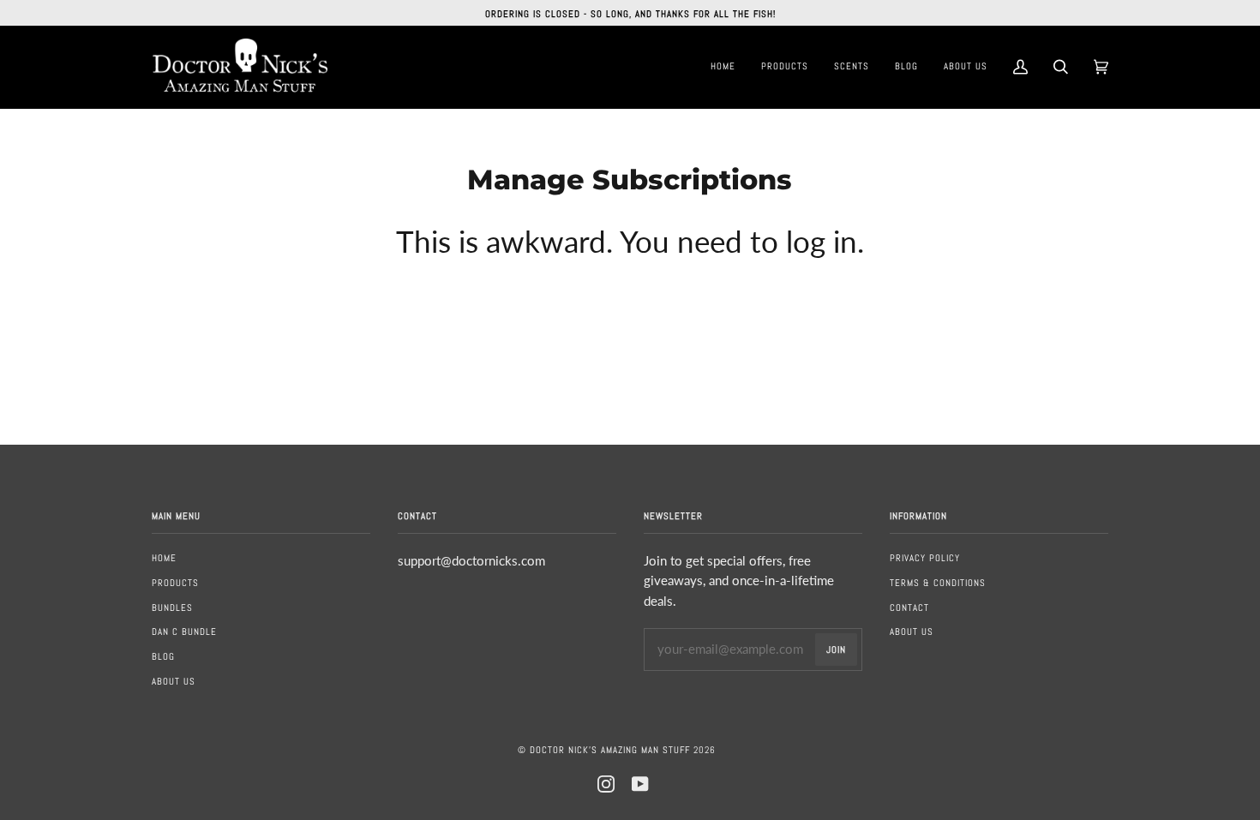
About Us (173, 681)
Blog (163, 656)
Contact (909, 608)
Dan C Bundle (184, 631)
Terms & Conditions (938, 583)
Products (175, 583)
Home (164, 558)
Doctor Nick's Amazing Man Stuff (610, 750)
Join (836, 649)
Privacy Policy (925, 558)
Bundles (172, 608)
